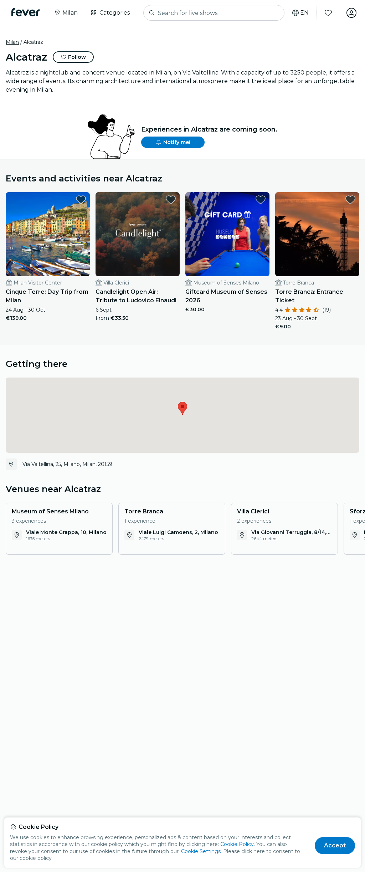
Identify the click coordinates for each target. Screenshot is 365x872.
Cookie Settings (201, 851)
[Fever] (25, 12)
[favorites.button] (81, 199)
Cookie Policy (237, 844)
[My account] (351, 13)
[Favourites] (328, 13)
